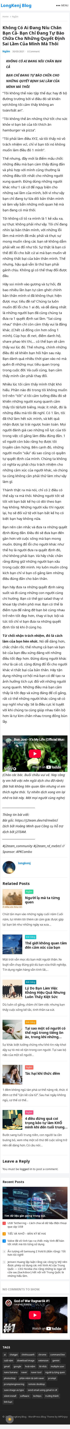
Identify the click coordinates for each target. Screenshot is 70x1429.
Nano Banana (10, 1372)
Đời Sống (30, 936)
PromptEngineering (14, 1384)
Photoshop (10, 1378)
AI (5, 1354)
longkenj (24, 863)
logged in (26, 1169)
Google (17, 1366)
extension (43, 1360)
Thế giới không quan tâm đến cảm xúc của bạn (46, 945)
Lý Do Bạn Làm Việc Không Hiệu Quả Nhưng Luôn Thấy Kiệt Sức (45, 992)
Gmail (7, 1366)
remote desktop (36, 1384)
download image (25, 1360)
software (24, 1395)
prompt (52, 1378)
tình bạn (8, 1401)
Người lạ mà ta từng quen (42, 899)
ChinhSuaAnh (28, 1354)
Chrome (42, 1354)
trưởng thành (52, 1395)
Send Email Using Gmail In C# (42, 1390)
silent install (10, 1395)
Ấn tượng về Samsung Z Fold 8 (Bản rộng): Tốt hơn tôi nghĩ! (37, 1253)
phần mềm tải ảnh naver (32, 1378)
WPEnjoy (63, 1416)
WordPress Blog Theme (41, 1416)
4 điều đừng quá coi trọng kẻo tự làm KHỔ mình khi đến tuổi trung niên (44, 1125)
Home (6, 16)
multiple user (57, 1366)
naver (24, 1372)
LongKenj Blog (16, 5)
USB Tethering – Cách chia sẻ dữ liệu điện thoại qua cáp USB (37, 1224)
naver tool (36, 1372)
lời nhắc (43, 1366)
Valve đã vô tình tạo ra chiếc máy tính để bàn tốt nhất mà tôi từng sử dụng (36, 1242)
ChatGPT (14, 1354)
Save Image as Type (14, 1390)
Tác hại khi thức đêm (42, 1073)
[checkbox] (10, 1419)
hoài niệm (30, 1366)
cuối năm (8, 1360)
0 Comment (33, 51)
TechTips (37, 1395)
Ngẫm (15, 16)
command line (57, 1354)
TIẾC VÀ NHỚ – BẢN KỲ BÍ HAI (27, 1233)
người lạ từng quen (55, 1372)
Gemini (55, 1360)
